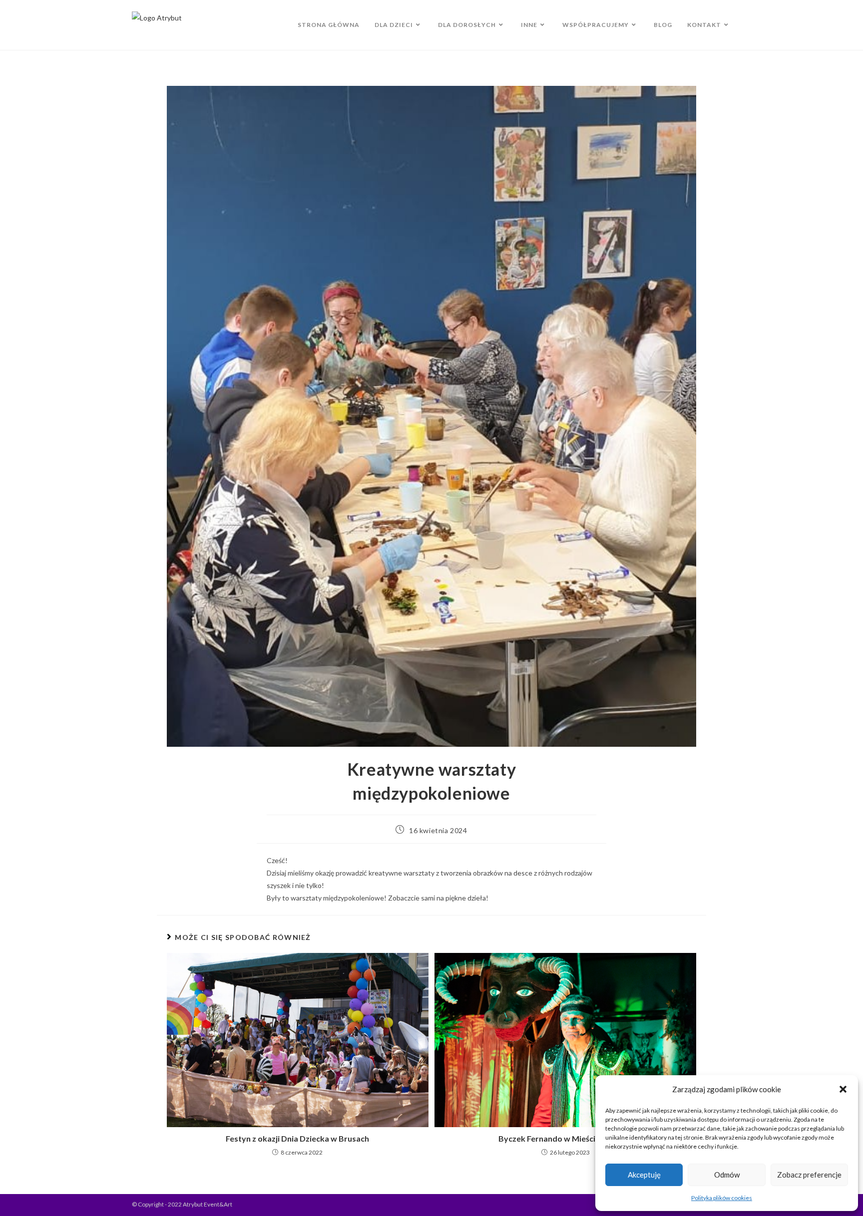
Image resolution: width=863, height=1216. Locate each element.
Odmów (727, 1174)
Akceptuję (644, 1174)
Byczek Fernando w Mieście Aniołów (565, 1138)
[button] (843, 1089)
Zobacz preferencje (809, 1174)
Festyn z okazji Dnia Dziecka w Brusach (297, 1138)
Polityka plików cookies (721, 1198)
